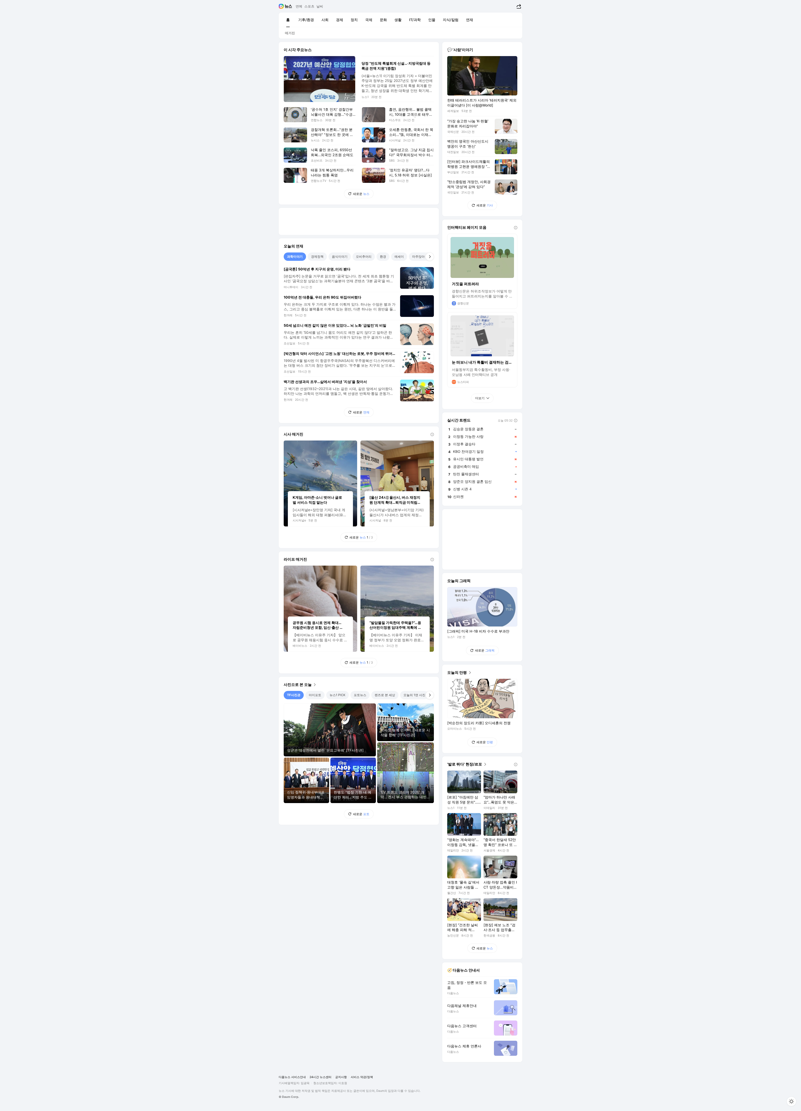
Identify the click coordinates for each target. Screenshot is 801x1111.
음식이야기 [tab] (340, 257)
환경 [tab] (383, 257)
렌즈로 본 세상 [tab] (385, 695)
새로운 (361, 194)
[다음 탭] (430, 256)
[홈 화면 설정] (791, 1101)
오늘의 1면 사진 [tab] (414, 695)
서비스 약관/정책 (362, 1077)
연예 (299, 6)
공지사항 (341, 1077)
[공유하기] (518, 6)
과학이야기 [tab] (295, 257)
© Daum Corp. (289, 1096)
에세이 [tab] (399, 257)
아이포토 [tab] (315, 695)
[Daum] (282, 6)
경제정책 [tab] (317, 257)
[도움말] (432, 434)
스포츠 (309, 6)
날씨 (319, 6)
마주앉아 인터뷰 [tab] (423, 257)
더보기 (480, 398)
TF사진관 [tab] (293, 695)
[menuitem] (288, 20)
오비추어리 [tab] (364, 257)
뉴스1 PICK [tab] (337, 695)
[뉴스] (288, 6)
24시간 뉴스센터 (320, 1077)
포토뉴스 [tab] (360, 695)
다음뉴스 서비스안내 (292, 1077)
